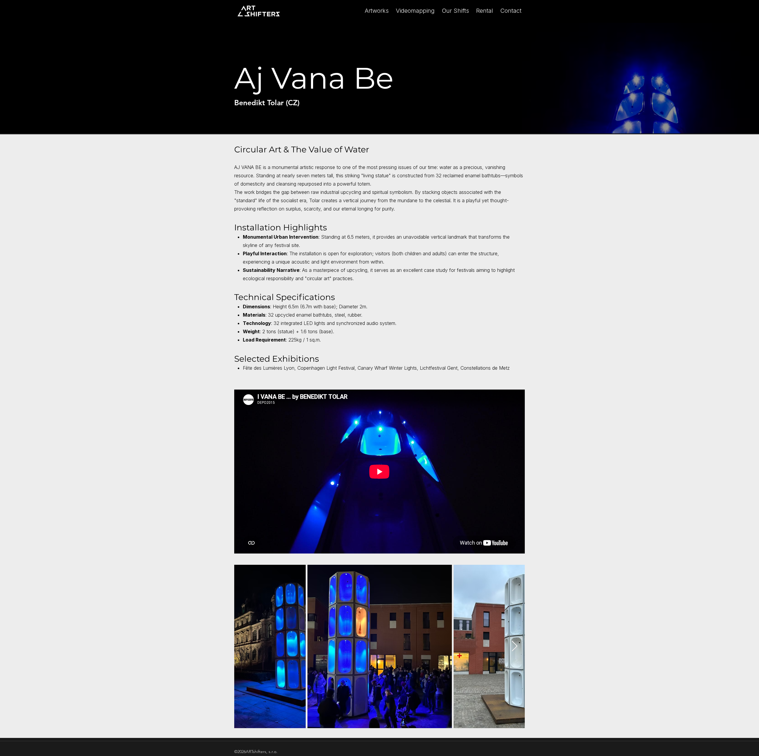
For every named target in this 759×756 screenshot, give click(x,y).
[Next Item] (514, 646)
